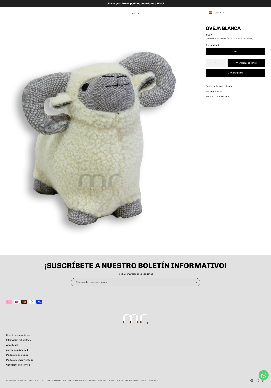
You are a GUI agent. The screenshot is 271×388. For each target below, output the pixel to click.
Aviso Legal (12, 345)
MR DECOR (18, 380)
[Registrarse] (196, 282)
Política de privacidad (77, 380)
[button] (216, 12)
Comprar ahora (235, 72)
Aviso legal (153, 380)
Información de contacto (136, 380)
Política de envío (116, 380)
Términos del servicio (97, 380)
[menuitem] (13, 12)
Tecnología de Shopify (33, 380)
